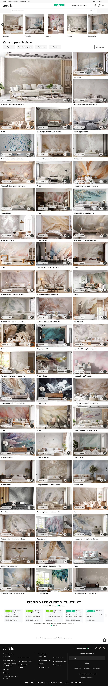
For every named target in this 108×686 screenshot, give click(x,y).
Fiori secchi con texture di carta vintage (13, 376)
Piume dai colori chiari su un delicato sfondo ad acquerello (13, 322)
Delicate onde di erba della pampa (85, 240)
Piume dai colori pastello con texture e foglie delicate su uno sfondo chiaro (86, 539)
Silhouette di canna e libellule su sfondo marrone (86, 593)
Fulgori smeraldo (43, 349)
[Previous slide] (2, 24)
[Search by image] (91, 10)
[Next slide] (105, 24)
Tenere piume (41, 539)
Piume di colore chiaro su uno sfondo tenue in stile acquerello (13, 539)
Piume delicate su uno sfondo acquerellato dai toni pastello (13, 294)
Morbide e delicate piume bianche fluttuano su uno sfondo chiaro (86, 349)
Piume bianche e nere (8, 512)
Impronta (41, 663)
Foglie (76, 294)
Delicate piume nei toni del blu (84, 213)
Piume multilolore (7, 457)
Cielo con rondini (43, 457)
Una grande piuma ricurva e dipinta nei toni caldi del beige (49, 484)
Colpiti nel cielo (42, 593)
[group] (34, 25)
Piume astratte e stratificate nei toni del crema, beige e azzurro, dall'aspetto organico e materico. (13, 403)
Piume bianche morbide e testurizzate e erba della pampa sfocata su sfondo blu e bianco (13, 593)
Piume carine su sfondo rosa (83, 376)
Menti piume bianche (8, 240)
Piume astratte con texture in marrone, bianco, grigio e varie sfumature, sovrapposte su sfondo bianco (86, 186)
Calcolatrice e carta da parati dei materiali (9, 665)
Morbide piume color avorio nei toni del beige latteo (86, 104)
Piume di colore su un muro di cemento (86, 430)
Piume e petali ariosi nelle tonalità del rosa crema (49, 322)
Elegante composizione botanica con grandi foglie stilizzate (49, 294)
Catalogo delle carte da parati (49, 638)
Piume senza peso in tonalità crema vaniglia (13, 104)
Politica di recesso (23, 658)
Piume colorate (42, 376)
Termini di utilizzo (58, 658)
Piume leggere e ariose (81, 132)
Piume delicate (42, 240)
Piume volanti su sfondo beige (47, 159)
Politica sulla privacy (44, 660)
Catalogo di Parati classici (23, 666)
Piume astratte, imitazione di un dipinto (49, 566)
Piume (3, 132)
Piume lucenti (41, 403)
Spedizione (6, 673)
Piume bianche (78, 159)
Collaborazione (57, 665)
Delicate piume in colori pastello (48, 267)
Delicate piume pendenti (9, 566)
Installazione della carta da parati (10, 677)
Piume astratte (6, 213)
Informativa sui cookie (59, 661)
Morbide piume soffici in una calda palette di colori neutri (49, 512)
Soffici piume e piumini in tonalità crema (86, 403)
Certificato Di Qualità (24, 661)
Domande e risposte (9, 660)
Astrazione (77, 77)
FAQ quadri (6, 669)
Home (37, 638)
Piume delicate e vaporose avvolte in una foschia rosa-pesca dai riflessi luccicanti (13, 186)
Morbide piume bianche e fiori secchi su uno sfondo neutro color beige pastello (49, 132)
